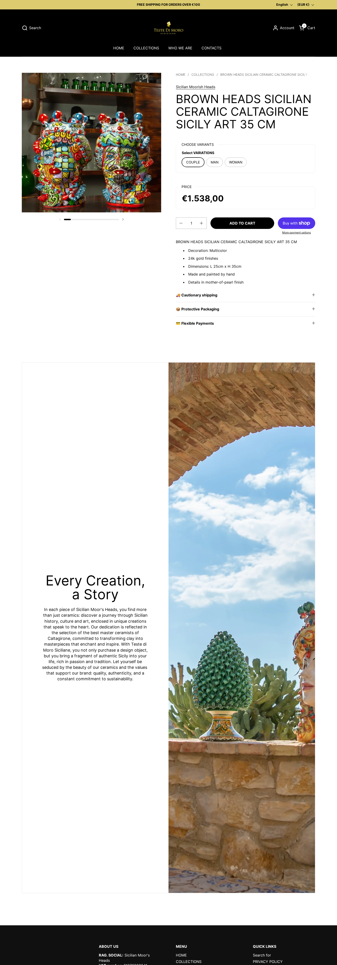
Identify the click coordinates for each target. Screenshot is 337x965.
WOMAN (235, 162)
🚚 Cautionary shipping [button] (196, 295)
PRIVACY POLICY (268, 961)
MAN (214, 162)
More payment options (296, 232)
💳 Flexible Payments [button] (195, 323)
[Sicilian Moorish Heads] (168, 27)
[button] (31, 28)
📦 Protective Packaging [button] (197, 309)
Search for (262, 955)
